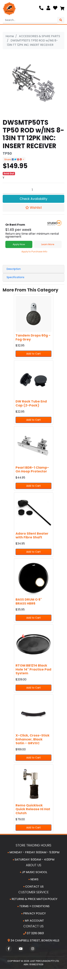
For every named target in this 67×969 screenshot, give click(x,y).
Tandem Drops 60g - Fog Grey (33, 337)
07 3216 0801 (35, 933)
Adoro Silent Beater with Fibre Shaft (32, 535)
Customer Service (33, 892)
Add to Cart (33, 353)
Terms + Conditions (34, 906)
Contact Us (34, 886)
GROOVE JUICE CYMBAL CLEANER (28, 954)
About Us (33, 865)
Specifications (15, 277)
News (34, 879)
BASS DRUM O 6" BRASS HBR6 (29, 601)
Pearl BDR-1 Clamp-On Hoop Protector (32, 469)
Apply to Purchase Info (34, 251)
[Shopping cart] (62, 8)
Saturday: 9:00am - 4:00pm (34, 859)
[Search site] (60, 20)
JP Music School (34, 872)
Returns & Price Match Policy (34, 899)
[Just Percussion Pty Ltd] (9, 8)
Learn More (47, 244)
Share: (8, 159)
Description (14, 269)
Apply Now (19, 244)
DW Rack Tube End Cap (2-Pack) (31, 403)
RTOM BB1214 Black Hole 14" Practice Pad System (33, 669)
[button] (33, 208)
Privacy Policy (34, 913)
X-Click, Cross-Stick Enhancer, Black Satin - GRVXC (32, 739)
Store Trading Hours (33, 845)
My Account (34, 921)
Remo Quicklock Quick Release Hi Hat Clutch (33, 809)
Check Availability (33, 199)
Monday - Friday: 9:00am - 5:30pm (34, 852)
